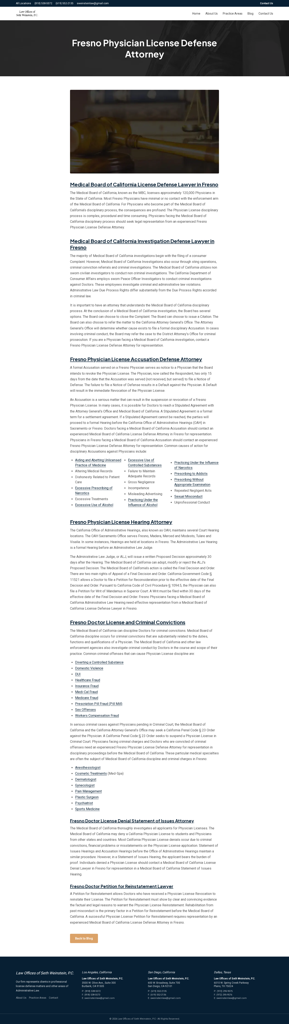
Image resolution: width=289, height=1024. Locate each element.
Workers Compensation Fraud (97, 716)
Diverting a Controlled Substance (99, 662)
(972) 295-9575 (225, 991)
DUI (78, 674)
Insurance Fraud (87, 686)
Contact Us (266, 3)
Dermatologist (85, 779)
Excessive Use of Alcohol (94, 505)
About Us (211, 13)
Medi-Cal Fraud (86, 692)
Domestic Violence (89, 668)
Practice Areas (232, 13)
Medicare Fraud (86, 698)
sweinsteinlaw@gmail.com (93, 3)
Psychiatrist (84, 803)
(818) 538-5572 (43, 3)
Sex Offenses (85, 710)
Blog (250, 13)
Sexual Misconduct (188, 496)
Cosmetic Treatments (91, 773)
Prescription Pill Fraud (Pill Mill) (98, 704)
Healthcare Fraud (87, 680)
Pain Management (88, 791)
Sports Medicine (87, 809)
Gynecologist (85, 785)
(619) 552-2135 (64, 3)
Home (196, 13)
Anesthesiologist (87, 768)
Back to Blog (84, 938)
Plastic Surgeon (87, 797)
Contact (53, 997)
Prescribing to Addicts (191, 474)
